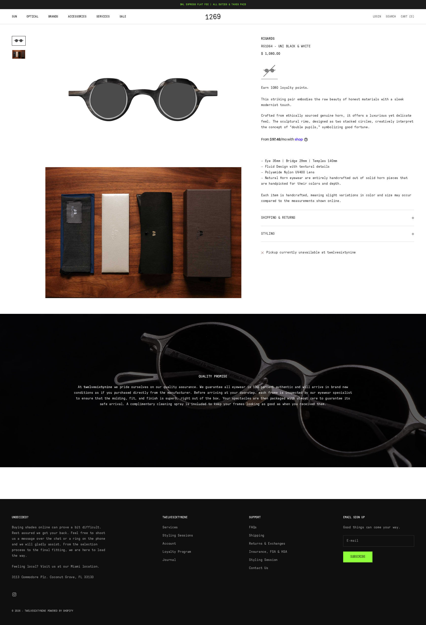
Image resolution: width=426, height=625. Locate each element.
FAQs (253, 527)
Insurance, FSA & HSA (268, 552)
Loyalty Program (176, 552)
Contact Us (258, 568)
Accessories (77, 16)
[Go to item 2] (19, 54)
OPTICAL (32, 16)
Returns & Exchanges (267, 543)
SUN (14, 16)
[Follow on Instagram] (14, 594)
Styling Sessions (177, 535)
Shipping (256, 535)
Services (103, 16)
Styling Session (263, 560)
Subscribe (357, 556)
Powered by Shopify (60, 610)
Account (169, 543)
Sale (123, 16)
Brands (53, 16)
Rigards (267, 38)
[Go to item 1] (19, 41)
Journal (169, 560)
